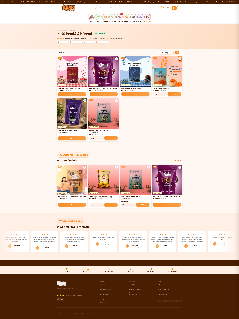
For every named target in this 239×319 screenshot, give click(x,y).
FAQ (159, 284)
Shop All (166, 8)
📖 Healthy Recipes (135, 289)
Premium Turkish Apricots (161, 88)
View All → (177, 160)
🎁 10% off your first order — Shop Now (80, 2)
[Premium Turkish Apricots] (167, 71)
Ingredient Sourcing (135, 294)
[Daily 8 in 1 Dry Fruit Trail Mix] (103, 113)
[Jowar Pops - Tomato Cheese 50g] (103, 180)
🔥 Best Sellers (104, 287)
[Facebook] (62, 299)
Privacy (164, 314)
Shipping (175, 314)
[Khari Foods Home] (69, 7)
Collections (64, 30)
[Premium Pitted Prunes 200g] (72, 113)
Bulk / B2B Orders (134, 297)
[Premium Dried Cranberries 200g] (72, 71)
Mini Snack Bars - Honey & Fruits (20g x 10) (72, 197)
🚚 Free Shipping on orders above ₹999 (49, 2)
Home (58, 30)
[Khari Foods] (61, 283)
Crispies (102, 299)
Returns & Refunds (163, 289)
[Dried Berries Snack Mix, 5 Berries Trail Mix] (103, 71)
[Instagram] (58, 299)
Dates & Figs (104, 297)
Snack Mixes (103, 292)
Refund (180, 314)
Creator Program (163, 294)
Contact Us (161, 292)
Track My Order (162, 287)
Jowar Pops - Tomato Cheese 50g (100, 197)
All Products (103, 284)
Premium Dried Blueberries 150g (131, 88)
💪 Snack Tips (133, 292)
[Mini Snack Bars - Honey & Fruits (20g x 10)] (72, 180)
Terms (169, 314)
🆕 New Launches (105, 289)
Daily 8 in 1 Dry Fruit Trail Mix (98, 130)
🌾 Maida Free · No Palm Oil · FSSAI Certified (113, 2)
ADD (72, 94)
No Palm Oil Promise (135, 287)
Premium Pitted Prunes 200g (67, 130)
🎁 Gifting (103, 302)
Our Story (132, 284)
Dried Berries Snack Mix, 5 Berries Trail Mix (103, 88)
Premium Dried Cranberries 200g (69, 88)
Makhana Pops (104, 294)
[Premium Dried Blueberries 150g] (135, 71)
